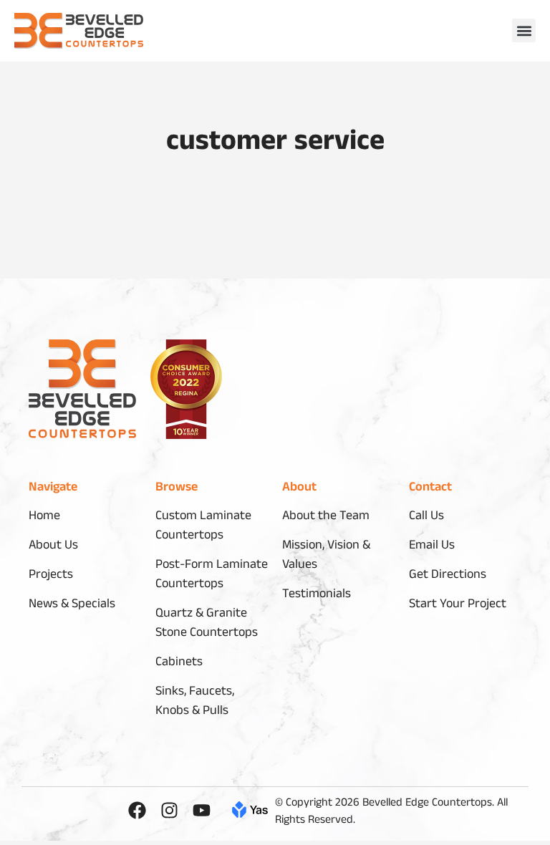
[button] (524, 30)
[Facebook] (137, 810)
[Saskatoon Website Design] (250, 813)
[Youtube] (201, 810)
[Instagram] (169, 810)
